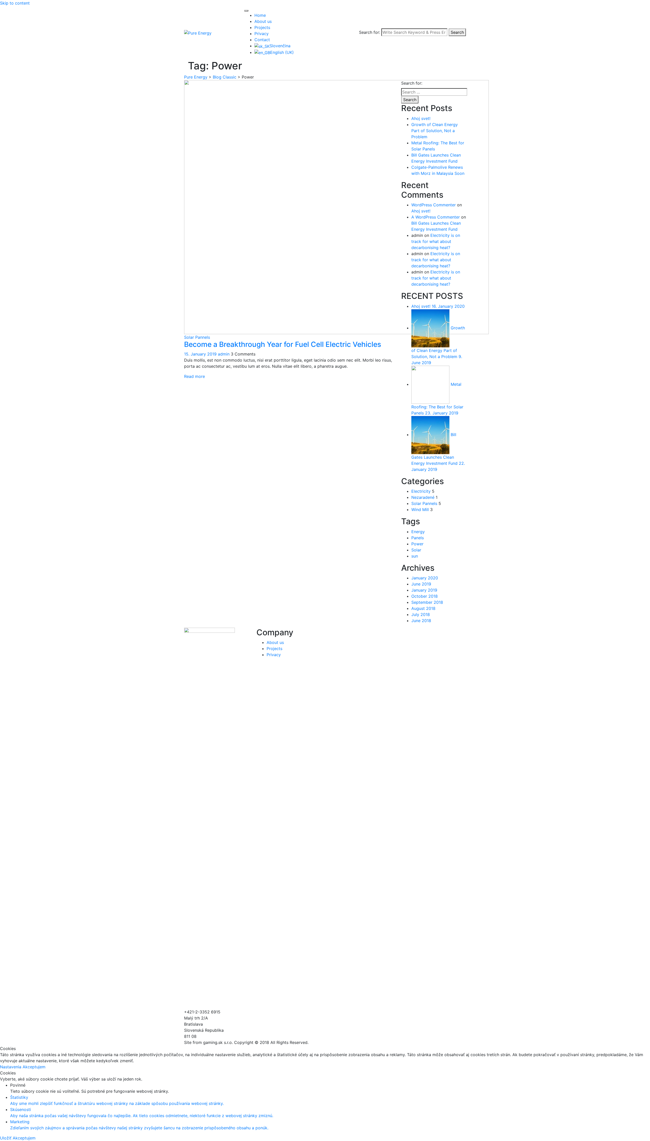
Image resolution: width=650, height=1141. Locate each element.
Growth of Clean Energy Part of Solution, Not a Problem (434, 130)
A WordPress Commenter (435, 217)
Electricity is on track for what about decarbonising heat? (435, 241)
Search (457, 32)
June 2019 (421, 584)
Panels (417, 537)
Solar (416, 549)
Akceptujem (34, 1066)
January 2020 (424, 577)
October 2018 (424, 596)
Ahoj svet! (420, 118)
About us (263, 21)
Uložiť (6, 1137)
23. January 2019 (441, 412)
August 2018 (423, 608)
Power (417, 543)
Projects (262, 27)
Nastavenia (11, 1066)
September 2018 (427, 602)
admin (224, 354)
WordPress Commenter (433, 204)
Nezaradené (422, 497)
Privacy (261, 33)
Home (260, 15)
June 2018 (421, 620)
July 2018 (420, 614)
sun (414, 556)
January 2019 (424, 590)
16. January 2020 (448, 306)
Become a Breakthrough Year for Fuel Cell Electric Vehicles (282, 344)
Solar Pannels (197, 337)
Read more (194, 376)
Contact (262, 39)
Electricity (421, 491)
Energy (418, 531)
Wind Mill (420, 509)
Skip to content (15, 3)
